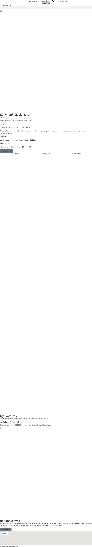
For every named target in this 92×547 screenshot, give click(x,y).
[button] (46, 7)
